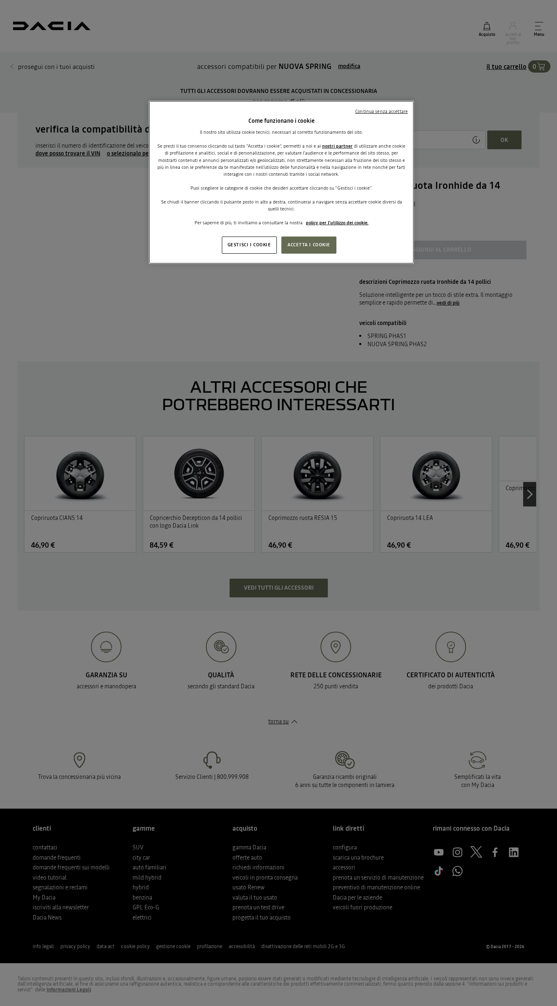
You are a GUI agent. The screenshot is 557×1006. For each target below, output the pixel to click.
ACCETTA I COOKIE (308, 244)
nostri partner (337, 146)
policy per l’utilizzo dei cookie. (337, 222)
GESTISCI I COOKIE (249, 244)
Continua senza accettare (381, 111)
